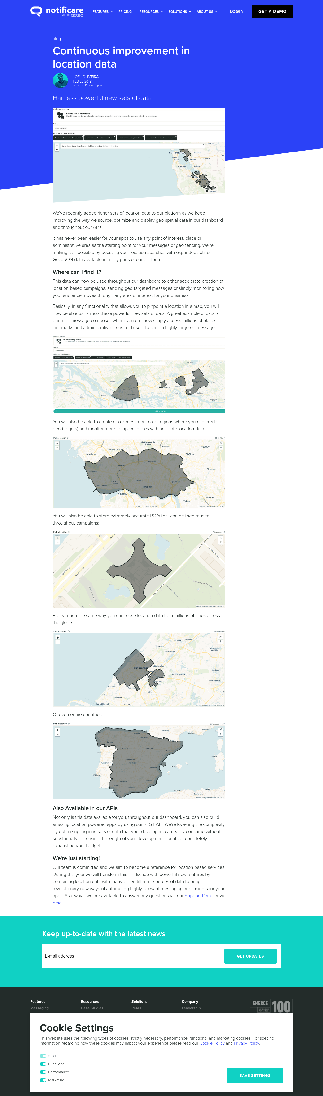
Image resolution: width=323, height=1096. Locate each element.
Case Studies (92, 1008)
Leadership (191, 1008)
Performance (58, 1072)
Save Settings (255, 1075)
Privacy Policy (246, 1043)
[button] (102, 11)
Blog (57, 38)
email (58, 903)
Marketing (56, 1080)
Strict (52, 1056)
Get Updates (250, 956)
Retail (136, 1008)
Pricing (125, 12)
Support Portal (199, 896)
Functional (56, 1064)
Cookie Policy (212, 1043)
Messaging (39, 1008)
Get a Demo (272, 11)
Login (237, 11)
